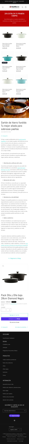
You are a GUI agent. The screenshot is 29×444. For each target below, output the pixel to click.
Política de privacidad (8, 396)
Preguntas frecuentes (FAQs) (10, 350)
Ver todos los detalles (20, 327)
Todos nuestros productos (9, 359)
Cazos (4, 375)
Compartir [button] (5, 136)
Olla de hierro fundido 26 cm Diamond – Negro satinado (21, 68)
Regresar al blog (15, 258)
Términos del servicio (11, 438)
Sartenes (5, 372)
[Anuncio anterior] (2, 2)
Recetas (5, 341)
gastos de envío (14, 303)
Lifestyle (5, 347)
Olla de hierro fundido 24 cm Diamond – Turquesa (7, 68)
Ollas (4, 366)
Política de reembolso (11, 436)
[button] (2, 7)
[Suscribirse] (24, 410)
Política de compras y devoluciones (12, 387)
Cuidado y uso (6, 344)
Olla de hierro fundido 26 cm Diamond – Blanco (7, 91)
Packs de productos (8, 362)
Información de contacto (12, 441)
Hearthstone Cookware (8, 338)
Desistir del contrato (8, 400)
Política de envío (20, 438)
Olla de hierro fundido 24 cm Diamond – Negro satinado (7, 45)
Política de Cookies (7, 393)
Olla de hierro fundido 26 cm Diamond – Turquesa (21, 91)
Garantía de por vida (8, 384)
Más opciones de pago (14, 322)
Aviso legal (5, 390)
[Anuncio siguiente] (26, 2)
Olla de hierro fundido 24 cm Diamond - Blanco (21, 45)
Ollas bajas (6, 369)
